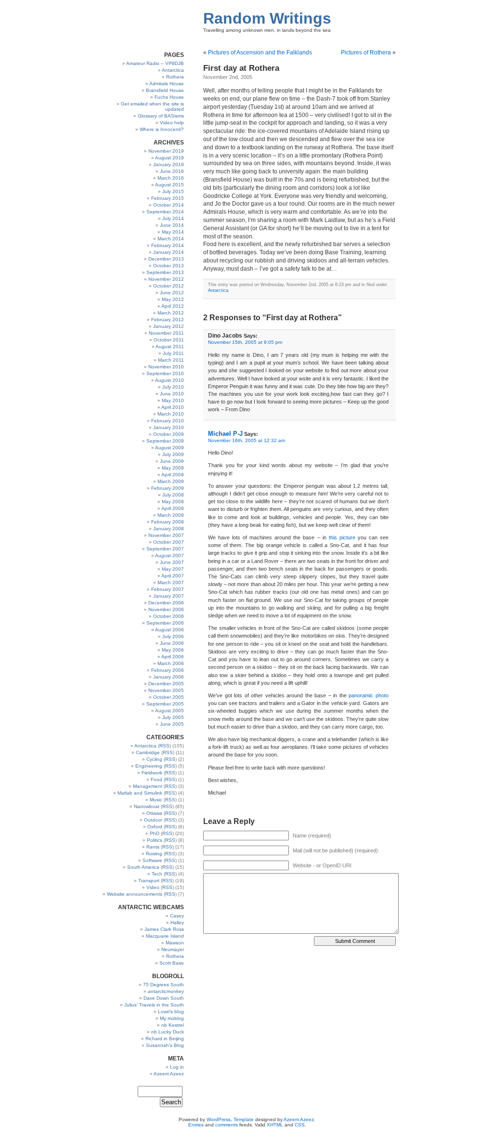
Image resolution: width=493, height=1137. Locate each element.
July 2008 (173, 494)
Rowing (154, 853)
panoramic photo (369, 695)
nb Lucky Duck (167, 1031)
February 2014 (167, 245)
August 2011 (170, 346)
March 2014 (170, 238)
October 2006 (168, 616)
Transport (148, 880)
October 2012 (168, 285)
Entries (196, 1124)
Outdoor (153, 820)
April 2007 (172, 575)
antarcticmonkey (166, 991)
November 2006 (166, 609)
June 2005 (172, 724)
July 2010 (173, 387)
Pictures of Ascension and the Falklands (260, 52)
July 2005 (173, 717)
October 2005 (168, 697)
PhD (154, 833)
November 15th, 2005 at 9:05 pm (245, 342)
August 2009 (169, 447)
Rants (152, 846)
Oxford (154, 826)
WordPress (219, 1119)
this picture (342, 537)
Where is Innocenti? (162, 129)
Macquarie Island (165, 936)
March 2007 (170, 582)
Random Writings (267, 18)
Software (152, 860)
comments (226, 1124)
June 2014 (172, 225)
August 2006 (169, 629)
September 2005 (165, 703)
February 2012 (167, 319)
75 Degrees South (163, 984)
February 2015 (167, 198)
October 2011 (169, 339)
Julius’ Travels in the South (154, 1004)
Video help (172, 122)
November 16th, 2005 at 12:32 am (246, 440)
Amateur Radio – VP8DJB (155, 63)
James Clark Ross (164, 929)
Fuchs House (169, 97)
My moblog (172, 1018)
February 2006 (167, 670)
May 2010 (173, 400)
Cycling (154, 759)
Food (156, 779)
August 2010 (169, 380)
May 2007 (173, 569)
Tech (157, 873)
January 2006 (168, 677)
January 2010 (168, 427)
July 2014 (173, 218)
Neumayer (172, 949)
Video (152, 887)
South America (143, 867)
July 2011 (173, 353)
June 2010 (172, 393)
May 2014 (173, 232)
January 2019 (168, 164)
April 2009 (172, 474)
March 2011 (171, 360)
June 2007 (172, 562)
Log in (177, 1067)
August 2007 (169, 555)
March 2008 (170, 515)
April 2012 (172, 306)
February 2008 (167, 521)
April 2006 (172, 656)
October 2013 (168, 265)
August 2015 (169, 184)
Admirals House (166, 83)
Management (147, 786)
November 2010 (166, 366)
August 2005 (169, 710)
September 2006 (165, 623)
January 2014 (168, 252)
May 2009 (173, 467)
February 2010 (167, 420)
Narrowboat (146, 806)
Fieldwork (152, 772)
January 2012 (168, 326)
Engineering (148, 766)
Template (244, 1119)
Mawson (175, 942)
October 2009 (168, 434)
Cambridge (148, 752)
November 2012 (166, 279)
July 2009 (173, 454)
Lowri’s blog (171, 1011)
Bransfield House (165, 90)
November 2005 (166, 690)
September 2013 (165, 272)
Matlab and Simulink (139, 793)
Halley (177, 922)
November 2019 (166, 151)
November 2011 (166, 333)
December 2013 (166, 258)
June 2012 (172, 292)
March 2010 (170, 414)
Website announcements (134, 894)
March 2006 (170, 663)
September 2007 (165, 548)
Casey (177, 915)
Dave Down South (163, 998)
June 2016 (172, 171)
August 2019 (169, 157)
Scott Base (171, 963)
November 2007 (166, 535)
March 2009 (170, 481)
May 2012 (173, 299)
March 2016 (170, 178)
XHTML (275, 1124)
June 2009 (172, 461)
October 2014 (168, 205)
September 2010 (165, 373)
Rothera (175, 76)
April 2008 (172, 508)
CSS (300, 1124)
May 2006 (173, 650)
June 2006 (172, 643)
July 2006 (173, 636)
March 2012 (170, 312)
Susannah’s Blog (165, 1045)
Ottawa (154, 813)
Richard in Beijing (164, 1038)
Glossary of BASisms (161, 115)
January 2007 (168, 596)
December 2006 (166, 602)
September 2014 (165, 211)
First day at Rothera (241, 68)
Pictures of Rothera (366, 52)
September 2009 (165, 441)
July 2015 (173, 191)
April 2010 (172, 407)
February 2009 (167, 488)
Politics (154, 840)
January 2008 (168, 528)
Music (156, 799)
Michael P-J (225, 433)
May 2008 (173, 501)
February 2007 (167, 589)
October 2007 (168, 542)
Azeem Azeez (169, 1073)
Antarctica (173, 70)
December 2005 (166, 683)
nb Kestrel (172, 1025)
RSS (164, 745)
